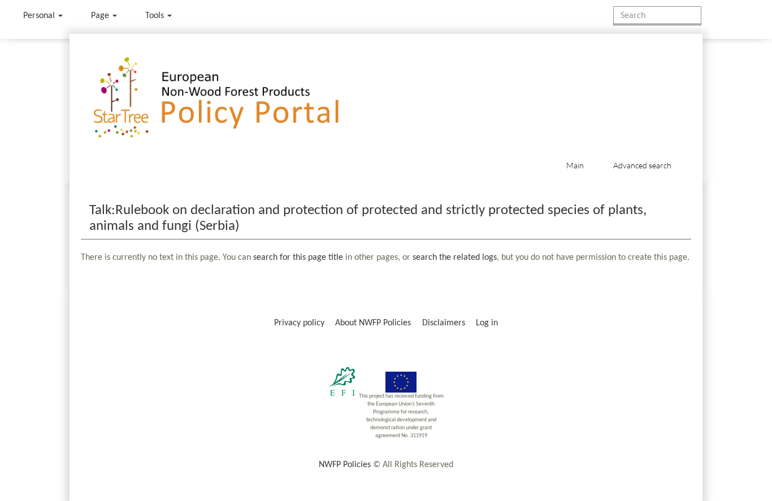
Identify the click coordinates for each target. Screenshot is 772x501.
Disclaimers (443, 323)
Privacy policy (299, 323)
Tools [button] (155, 15)
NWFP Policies (345, 464)
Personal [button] (40, 15)
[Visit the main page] (232, 98)
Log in (487, 323)
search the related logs (455, 257)
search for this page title (298, 257)
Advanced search (642, 165)
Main (575, 165)
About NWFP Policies (373, 323)
